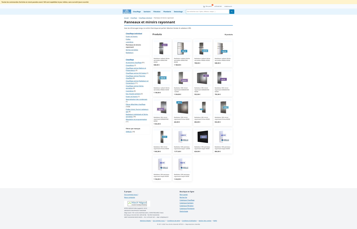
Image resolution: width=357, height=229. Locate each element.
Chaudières (130, 65)
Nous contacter (129, 197)
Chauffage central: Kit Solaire (136, 73)
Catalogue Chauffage (187, 200)
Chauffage (137, 12)
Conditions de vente (173, 221)
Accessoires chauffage (133, 63)
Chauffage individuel (145, 18)
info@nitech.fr (228, 6)
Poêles (128, 39)
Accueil (126, 18)
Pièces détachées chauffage (135, 104)
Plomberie (167, 12)
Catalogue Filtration (186, 206)
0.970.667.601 (218, 6)
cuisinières (129, 42)
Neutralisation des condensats (136, 99)
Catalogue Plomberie (187, 209)
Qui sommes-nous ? (131, 195)
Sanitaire (147, 12)
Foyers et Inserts (132, 36)
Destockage (178, 12)
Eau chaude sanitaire (133, 94)
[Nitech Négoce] (127, 11)
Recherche (183, 197)
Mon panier (184, 195)
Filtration (156, 12)
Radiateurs (129, 53)
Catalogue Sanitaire (186, 203)
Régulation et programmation (136, 119)
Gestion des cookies (205, 221)
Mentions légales (145, 221)
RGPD (215, 221)
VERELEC (129, 132)
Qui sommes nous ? (159, 221)
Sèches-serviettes (132, 50)
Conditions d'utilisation (189, 221)
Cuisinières (130, 91)
